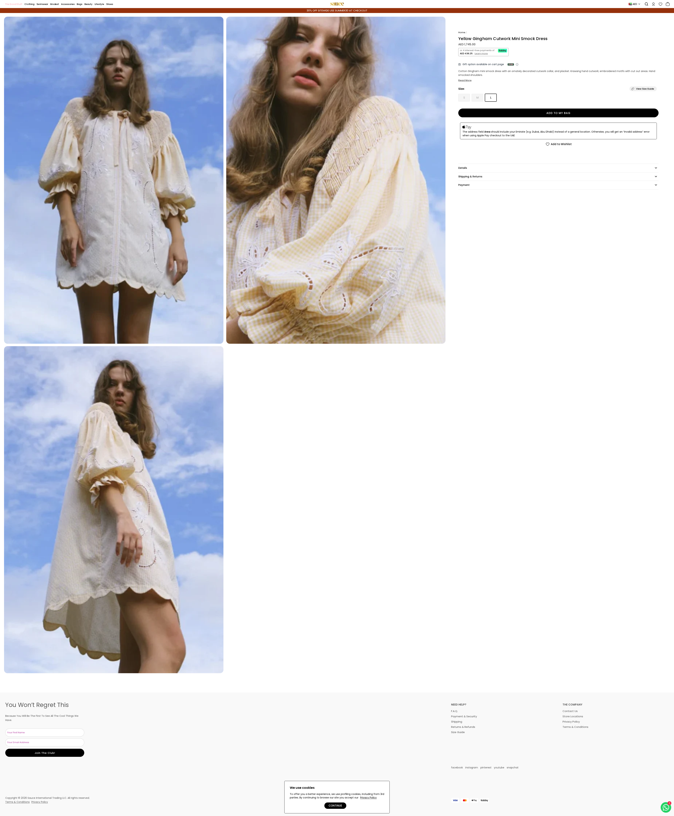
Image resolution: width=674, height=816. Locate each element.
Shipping (456, 721)
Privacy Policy (571, 721)
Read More (464, 80)
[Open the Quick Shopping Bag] (666, 4)
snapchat (512, 767)
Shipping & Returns (470, 176)
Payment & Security (464, 716)
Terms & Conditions (575, 727)
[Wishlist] (659, 4)
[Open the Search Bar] (645, 4)
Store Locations (573, 716)
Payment (464, 185)
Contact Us (570, 711)
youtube (499, 767)
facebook (457, 767)
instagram (471, 767)
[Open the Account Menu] (652, 4)
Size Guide (458, 732)
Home (461, 32)
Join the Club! (45, 753)
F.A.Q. (454, 711)
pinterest (485, 767)
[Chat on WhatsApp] (666, 807)
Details (462, 168)
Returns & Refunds (463, 727)
